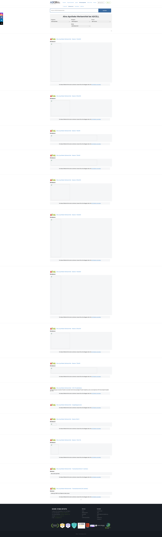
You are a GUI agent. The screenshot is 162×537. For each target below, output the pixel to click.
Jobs (98, 512)
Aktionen (82, 6)
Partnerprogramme (82, 2)
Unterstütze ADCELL (86, 517)
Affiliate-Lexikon (85, 512)
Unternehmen (99, 510)
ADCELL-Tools (89, 2)
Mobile (72, 24)
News (83, 510)
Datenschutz (99, 517)
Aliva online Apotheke (55, 473)
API (82, 515)
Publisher (64, 2)
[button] (104, 10)
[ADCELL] (81, 526)
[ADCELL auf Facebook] (1, 17)
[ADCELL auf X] (1, 23)
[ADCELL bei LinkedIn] (1, 20)
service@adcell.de (58, 517)
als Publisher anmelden (96, 84)
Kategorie (73, 19)
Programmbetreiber (70, 2)
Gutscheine (77, 6)
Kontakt (94, 2)
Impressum (99, 519)
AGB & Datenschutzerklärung (102, 514)
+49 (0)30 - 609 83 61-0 (64, 512)
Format (92, 19)
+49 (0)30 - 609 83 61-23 (65, 514)
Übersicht (65, 6)
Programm (53, 19)
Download (84, 514)
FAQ (98, 515)
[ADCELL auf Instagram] (1, 14)
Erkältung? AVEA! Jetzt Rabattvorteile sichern (60, 493)
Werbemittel (70, 6)
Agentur (76, 2)
